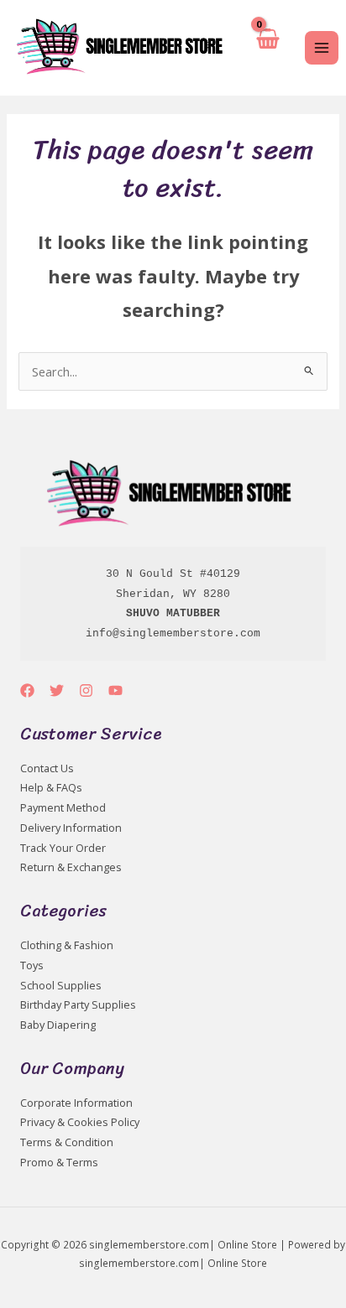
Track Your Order (63, 847)
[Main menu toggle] (321, 48)
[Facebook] (27, 690)
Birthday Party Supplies (78, 1004)
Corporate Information (76, 1102)
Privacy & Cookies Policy (79, 1121)
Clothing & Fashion (66, 944)
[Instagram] (86, 690)
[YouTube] (115, 690)
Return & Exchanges (71, 867)
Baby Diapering (58, 1024)
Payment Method (63, 807)
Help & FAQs (51, 787)
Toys (32, 965)
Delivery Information (71, 827)
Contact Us (47, 768)
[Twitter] (57, 690)
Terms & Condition (66, 1142)
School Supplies (61, 985)
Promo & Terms (59, 1162)
